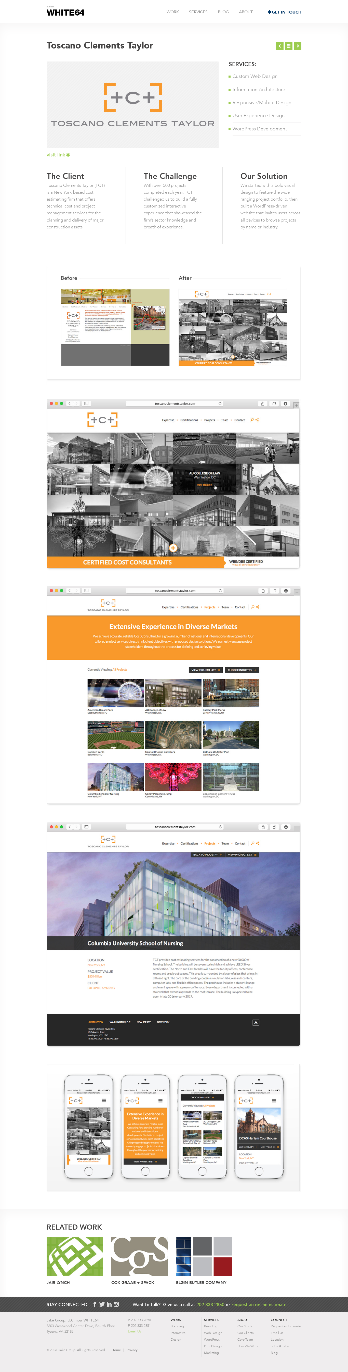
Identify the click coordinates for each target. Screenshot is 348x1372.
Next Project (297, 46)
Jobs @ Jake (280, 1346)
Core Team (245, 1339)
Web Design (213, 1333)
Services (198, 12)
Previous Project (280, 46)
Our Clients (245, 1333)
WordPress (212, 1339)
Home (116, 1350)
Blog (223, 12)
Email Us (134, 1331)
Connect (279, 1320)
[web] (139, 1257)
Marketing (211, 1353)
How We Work (247, 1346)
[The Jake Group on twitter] (101, 1304)
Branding (177, 1326)
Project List (288, 46)
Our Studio (245, 1326)
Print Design (213, 1346)
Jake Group (65, 11)
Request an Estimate (286, 1326)
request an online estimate (259, 1304)
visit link (56, 155)
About (246, 12)
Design (176, 1339)
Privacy (132, 1350)
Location (277, 1339)
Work (173, 12)
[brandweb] (75, 1257)
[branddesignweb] (204, 1257)
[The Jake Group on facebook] (94, 1304)
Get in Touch (286, 12)
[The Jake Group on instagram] (116, 1304)
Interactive (178, 1333)
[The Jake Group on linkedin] (109, 1304)
